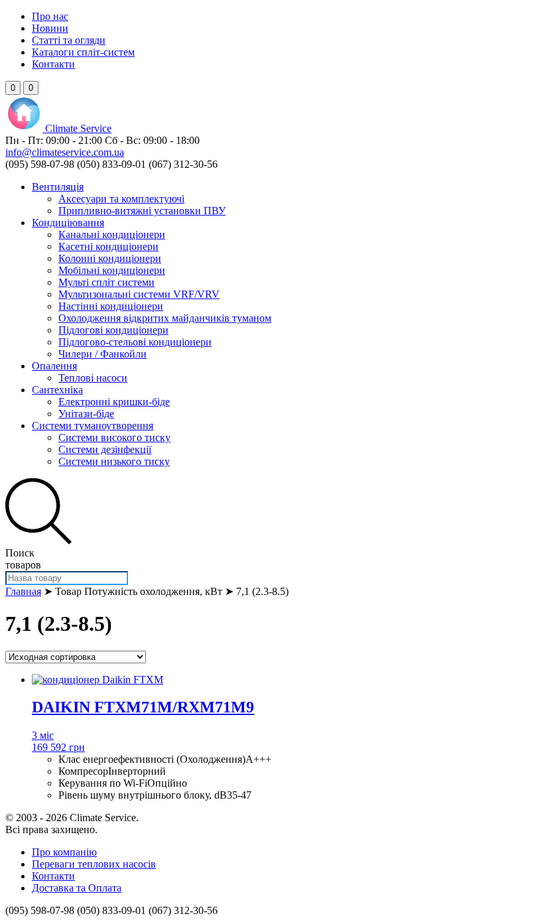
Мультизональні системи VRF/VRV (139, 294)
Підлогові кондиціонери (113, 330)
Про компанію (64, 852)
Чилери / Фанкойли (102, 354)
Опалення (54, 365)
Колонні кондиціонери (109, 258)
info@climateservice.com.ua (64, 152)
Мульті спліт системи (106, 282)
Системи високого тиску (114, 437)
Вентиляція (58, 186)
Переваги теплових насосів (94, 864)
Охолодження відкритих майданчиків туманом (164, 318)
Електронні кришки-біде (114, 401)
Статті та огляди (68, 40)
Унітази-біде (86, 413)
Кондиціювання (68, 222)
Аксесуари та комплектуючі (121, 198)
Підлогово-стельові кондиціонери (135, 342)
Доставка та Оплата (76, 887)
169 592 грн (58, 747)
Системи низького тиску (114, 461)
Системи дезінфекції (104, 449)
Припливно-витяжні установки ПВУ (142, 210)
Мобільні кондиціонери (111, 270)
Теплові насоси (92, 377)
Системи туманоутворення (92, 425)
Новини (50, 28)
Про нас (50, 16)
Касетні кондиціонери (108, 246)
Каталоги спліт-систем (83, 52)
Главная (23, 591)
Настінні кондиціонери (110, 306)
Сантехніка (57, 389)
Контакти (53, 64)
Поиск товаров (23, 558)
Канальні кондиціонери (111, 234)
